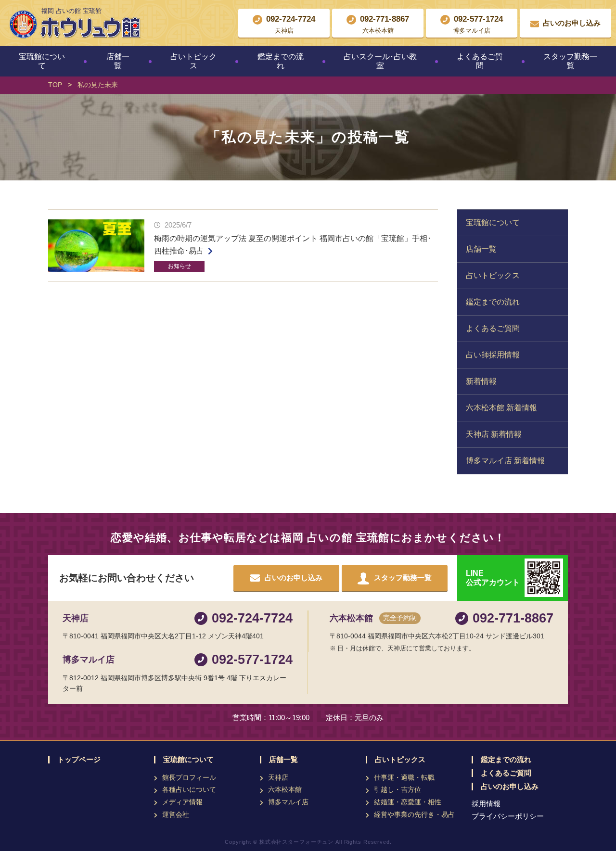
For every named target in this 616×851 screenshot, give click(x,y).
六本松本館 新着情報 (501, 408)
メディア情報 (182, 802)
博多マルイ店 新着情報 (505, 461)
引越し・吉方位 (397, 789)
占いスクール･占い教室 (380, 61)
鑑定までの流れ (280, 61)
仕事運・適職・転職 (404, 777)
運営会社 (175, 814)
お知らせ (179, 266)
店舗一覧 (117, 61)
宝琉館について (42, 61)
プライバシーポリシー (508, 816)
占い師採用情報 (493, 355)
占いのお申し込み (510, 786)
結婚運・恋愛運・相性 (407, 802)
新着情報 (481, 381)
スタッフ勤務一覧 (570, 61)
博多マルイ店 (288, 802)
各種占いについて (189, 789)
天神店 (278, 777)
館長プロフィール (189, 777)
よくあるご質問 (480, 61)
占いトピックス (193, 61)
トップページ (79, 759)
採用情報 (486, 804)
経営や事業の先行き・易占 (414, 814)
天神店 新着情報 (494, 434)
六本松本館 (285, 789)
